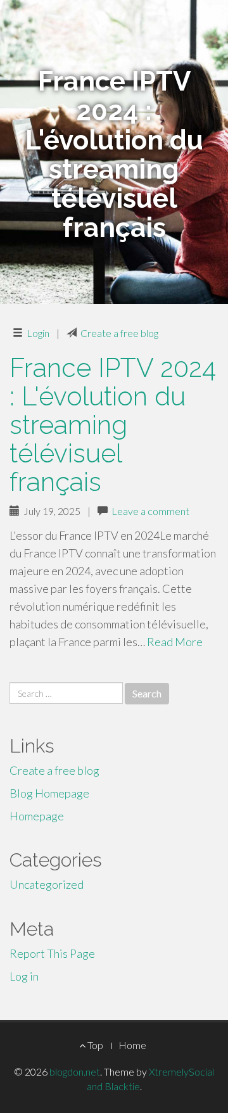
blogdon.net (74, 1071)
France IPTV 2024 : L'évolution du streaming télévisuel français (113, 424)
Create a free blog (119, 333)
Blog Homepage (49, 793)
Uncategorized (47, 884)
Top (94, 1045)
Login (38, 333)
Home (132, 1045)
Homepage (37, 816)
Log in (24, 976)
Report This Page (52, 953)
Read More (175, 642)
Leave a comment (150, 511)
